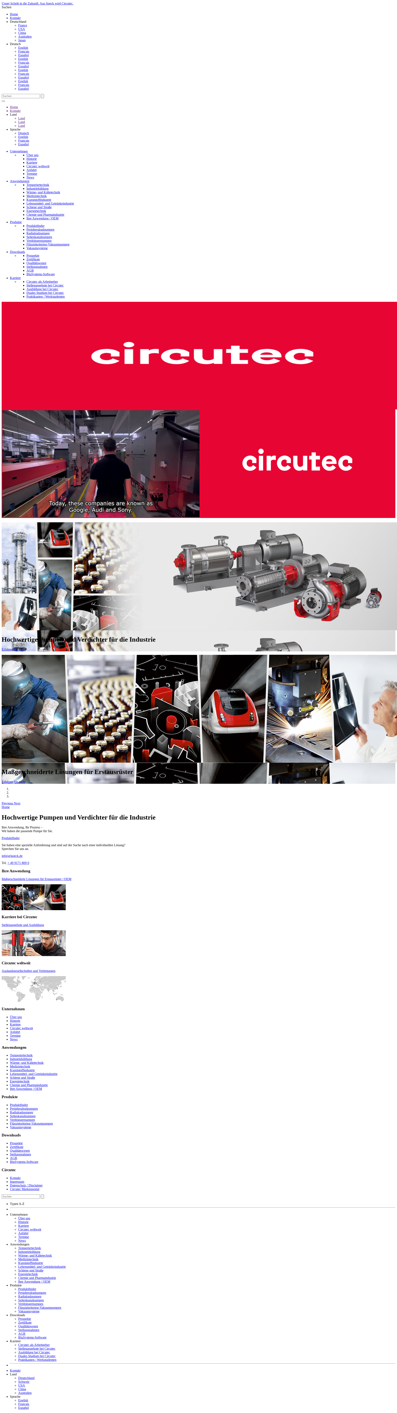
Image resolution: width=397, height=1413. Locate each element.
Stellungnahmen (37, 266)
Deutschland (26, 1378)
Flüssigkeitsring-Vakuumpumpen (47, 244)
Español (23, 55)
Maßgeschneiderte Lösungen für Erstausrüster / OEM (36, 879)
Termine (31, 173)
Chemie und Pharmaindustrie (45, 214)
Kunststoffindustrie (38, 199)
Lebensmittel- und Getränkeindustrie (50, 203)
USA (21, 29)
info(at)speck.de (12, 856)
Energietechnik (36, 211)
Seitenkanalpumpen (39, 237)
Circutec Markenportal (24, 1189)
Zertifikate (33, 259)
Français (23, 51)
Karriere (31, 162)
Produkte (16, 222)
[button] (8, 803)
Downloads (17, 252)
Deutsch (23, 133)
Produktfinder (35, 226)
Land (21, 118)
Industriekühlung (37, 188)
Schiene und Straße (39, 207)
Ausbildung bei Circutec (42, 289)
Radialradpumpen (38, 233)
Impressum (17, 1181)
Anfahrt (31, 170)
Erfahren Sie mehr (13, 649)
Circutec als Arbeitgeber (42, 281)
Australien (25, 36)
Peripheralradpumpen (40, 229)
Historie (31, 159)
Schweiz (23, 1381)
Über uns (32, 155)
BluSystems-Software (40, 274)
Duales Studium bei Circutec (45, 293)
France (22, 25)
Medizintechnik (36, 196)
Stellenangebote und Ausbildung (23, 925)
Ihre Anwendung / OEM (42, 218)
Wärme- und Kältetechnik (43, 192)
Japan (22, 40)
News (30, 177)
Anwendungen (19, 181)
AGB (30, 270)
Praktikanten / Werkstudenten (45, 296)
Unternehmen (19, 151)
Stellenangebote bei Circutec (45, 285)
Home (14, 14)
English (23, 47)
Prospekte (32, 255)
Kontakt (15, 18)
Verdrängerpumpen (38, 240)
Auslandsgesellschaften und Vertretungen (28, 971)
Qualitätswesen (36, 263)
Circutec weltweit (37, 166)
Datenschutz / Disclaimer (26, 1185)
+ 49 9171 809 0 (18, 863)
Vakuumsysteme (37, 248)
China (22, 33)
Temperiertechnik (37, 185)
